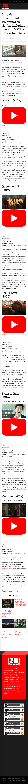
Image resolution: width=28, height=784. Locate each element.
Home (4, 780)
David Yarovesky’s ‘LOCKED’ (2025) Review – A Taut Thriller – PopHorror (7, 613)
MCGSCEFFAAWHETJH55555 (16, 733)
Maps (19, 780)
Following (13, 1)
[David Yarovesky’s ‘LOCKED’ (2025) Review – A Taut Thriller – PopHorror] (8, 608)
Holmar (11, 723)
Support (12, 781)
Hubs (14, 780)
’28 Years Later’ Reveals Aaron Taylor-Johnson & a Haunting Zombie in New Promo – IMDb (20, 602)
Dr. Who (11, 709)
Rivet (10, 719)
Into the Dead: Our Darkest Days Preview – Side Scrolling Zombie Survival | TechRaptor (7, 633)
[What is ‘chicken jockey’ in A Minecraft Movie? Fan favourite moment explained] (20, 627)
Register (24, 1)
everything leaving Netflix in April (10, 93)
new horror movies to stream (9, 568)
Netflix (3, 64)
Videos (23, 780)
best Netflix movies (10, 77)
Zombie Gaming (6, 37)
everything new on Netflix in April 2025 (11, 90)
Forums (9, 780)
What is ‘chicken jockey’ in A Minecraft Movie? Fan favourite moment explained (19, 633)
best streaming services (16, 67)
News (15, 38)
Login (19, 1)
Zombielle (11, 714)
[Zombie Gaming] (6, 8)
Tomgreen (11, 728)
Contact (17, 781)
